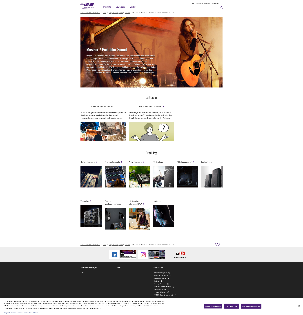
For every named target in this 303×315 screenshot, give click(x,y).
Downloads (120, 6)
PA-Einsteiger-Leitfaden (150, 106)
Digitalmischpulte (87, 162)
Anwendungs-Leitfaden (102, 106)
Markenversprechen (160, 278)
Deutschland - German (202, 3)
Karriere (156, 281)
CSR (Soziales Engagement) (163, 295)
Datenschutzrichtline (18, 312)
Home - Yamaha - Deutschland (90, 13)
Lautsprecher (206, 162)
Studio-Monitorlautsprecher (113, 202)
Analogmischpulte (112, 162)
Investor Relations (160, 292)
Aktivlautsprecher (184, 162)
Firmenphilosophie (160, 284)
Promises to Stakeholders (162, 286)
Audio (104, 13)
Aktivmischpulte (135, 162)
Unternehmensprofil (160, 273)
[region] (151, 306)
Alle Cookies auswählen (251, 306)
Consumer (216, 3)
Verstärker (84, 201)
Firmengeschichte (160, 289)
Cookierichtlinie (32, 312)
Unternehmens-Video (161, 275)
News (119, 267)
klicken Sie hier (46, 308)
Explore (133, 6)
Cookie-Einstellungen (213, 306)
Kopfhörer (157, 201)
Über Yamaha (158, 267)
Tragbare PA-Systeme (116, 13)
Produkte (107, 6)
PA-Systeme (158, 162)
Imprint (7, 312)
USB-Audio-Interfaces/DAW (135, 202)
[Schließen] (299, 306)
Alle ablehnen (232, 306)
